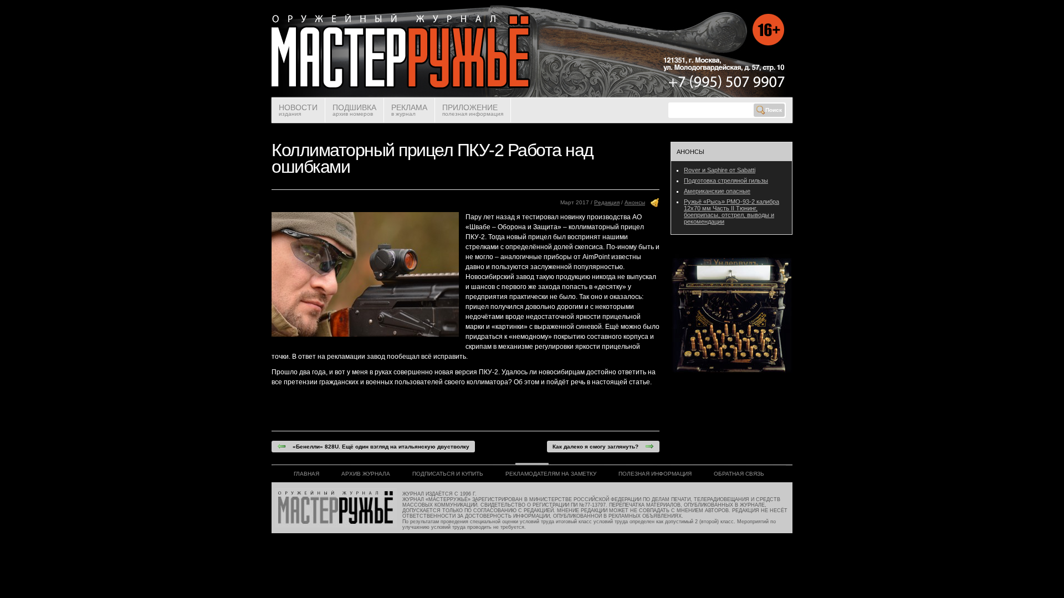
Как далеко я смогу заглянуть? (599, 447)
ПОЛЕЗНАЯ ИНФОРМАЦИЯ (655, 474)
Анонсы (635, 202)
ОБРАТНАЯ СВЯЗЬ (739, 474)
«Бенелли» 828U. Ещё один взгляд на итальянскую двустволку (377, 447)
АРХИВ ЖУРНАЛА (365, 474)
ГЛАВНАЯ (306, 474)
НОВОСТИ (298, 110)
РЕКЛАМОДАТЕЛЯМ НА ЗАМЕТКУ (550, 474)
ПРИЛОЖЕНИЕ (472, 110)
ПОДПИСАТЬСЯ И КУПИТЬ (447, 474)
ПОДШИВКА (354, 110)
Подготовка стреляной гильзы (726, 180)
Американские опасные (717, 191)
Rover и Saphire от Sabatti (719, 170)
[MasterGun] (532, 95)
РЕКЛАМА (409, 110)
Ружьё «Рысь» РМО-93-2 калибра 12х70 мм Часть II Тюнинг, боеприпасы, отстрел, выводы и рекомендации (731, 211)
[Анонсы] (655, 205)
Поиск (773, 110)
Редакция (607, 202)
